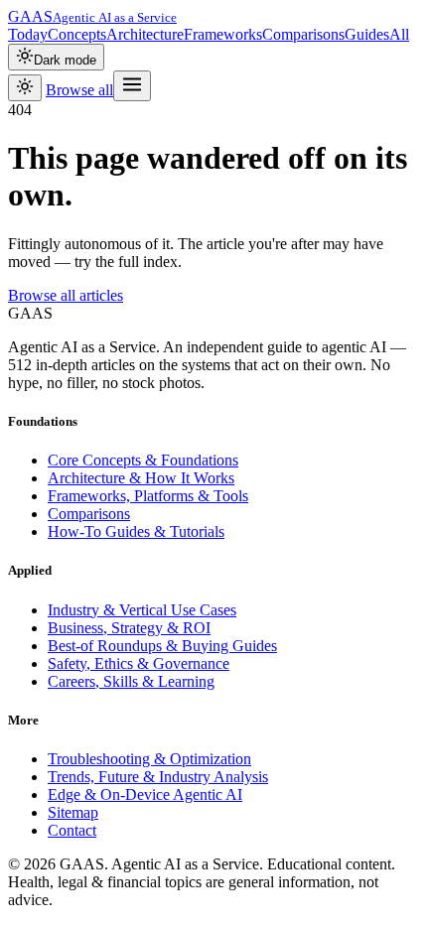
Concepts (77, 34)
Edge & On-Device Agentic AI (145, 794)
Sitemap (73, 812)
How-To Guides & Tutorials (136, 531)
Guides (367, 34)
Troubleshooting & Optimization (149, 758)
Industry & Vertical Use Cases (142, 609)
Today (28, 34)
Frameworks (223, 34)
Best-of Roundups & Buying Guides (162, 645)
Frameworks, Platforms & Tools (148, 495)
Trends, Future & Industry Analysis (158, 776)
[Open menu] (132, 85)
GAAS (92, 16)
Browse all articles (65, 295)
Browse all (79, 89)
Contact (72, 830)
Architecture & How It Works (141, 477)
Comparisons (303, 34)
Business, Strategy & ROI (129, 627)
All (399, 34)
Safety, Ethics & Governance (138, 663)
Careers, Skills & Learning (131, 681)
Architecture (145, 34)
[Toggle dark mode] (25, 87)
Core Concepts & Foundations (143, 460)
